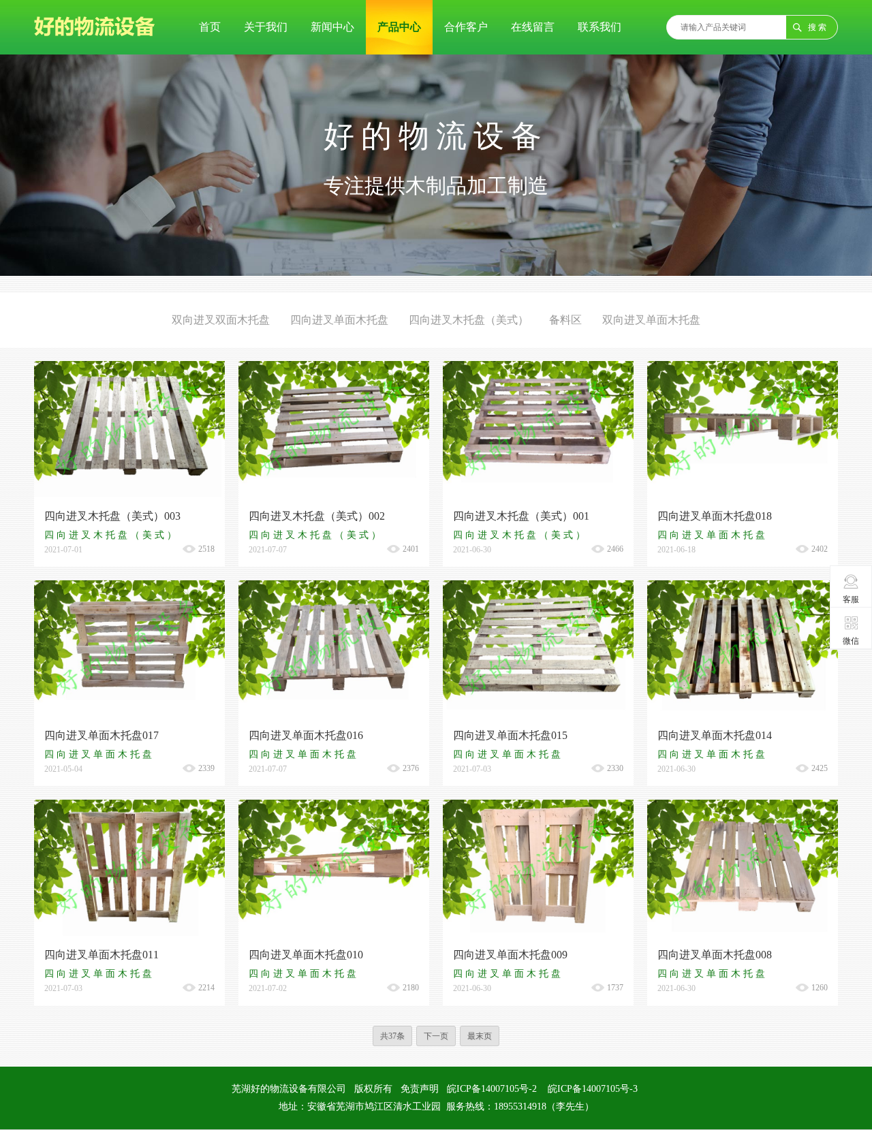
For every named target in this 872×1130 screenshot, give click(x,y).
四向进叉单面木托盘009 (510, 954)
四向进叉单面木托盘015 (510, 735)
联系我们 (599, 27)
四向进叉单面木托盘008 (714, 954)
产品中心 (399, 27)
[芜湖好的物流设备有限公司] (94, 48)
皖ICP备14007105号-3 (593, 1089)
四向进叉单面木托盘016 (306, 735)
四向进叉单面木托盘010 (306, 954)
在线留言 (533, 27)
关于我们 (265, 27)
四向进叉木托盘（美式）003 (112, 516)
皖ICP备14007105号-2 (492, 1089)
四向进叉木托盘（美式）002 (317, 516)
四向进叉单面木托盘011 (101, 954)
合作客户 (466, 27)
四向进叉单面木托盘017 (101, 735)
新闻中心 (332, 27)
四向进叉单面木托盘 (339, 320)
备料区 (565, 320)
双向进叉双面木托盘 (221, 320)
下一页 (436, 1036)
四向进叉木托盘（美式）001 (521, 516)
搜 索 (817, 27)
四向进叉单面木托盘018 (714, 516)
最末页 (479, 1036)
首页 (210, 27)
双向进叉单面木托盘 (651, 320)
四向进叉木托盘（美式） (469, 320)
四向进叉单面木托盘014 (714, 735)
